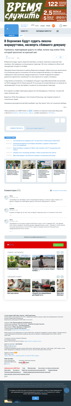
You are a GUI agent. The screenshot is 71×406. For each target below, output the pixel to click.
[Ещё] (58, 31)
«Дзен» (6, 355)
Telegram (15, 113)
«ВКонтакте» (23, 113)
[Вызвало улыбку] (14, 120)
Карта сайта (7, 370)
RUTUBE (32, 355)
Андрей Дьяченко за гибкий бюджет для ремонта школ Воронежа (59, 172)
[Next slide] (66, 171)
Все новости (16, 370)
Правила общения (52, 370)
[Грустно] (31, 120)
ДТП (21, 35)
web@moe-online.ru (16, 329)
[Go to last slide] (4, 171)
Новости (24, 31)
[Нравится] (8, 120)
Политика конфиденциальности (12, 372)
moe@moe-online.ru (25, 329)
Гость (11, 196)
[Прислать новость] (53, 25)
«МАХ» (30, 111)
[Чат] (66, 390)
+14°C (37, 26)
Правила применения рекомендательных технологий (36, 372)
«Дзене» (31, 113)
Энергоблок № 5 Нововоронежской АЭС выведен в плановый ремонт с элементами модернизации (44, 174)
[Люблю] (19, 120)
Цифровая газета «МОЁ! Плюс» (12, 368)
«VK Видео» (51, 113)
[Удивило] (25, 120)
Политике (43, 392)
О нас (23, 368)
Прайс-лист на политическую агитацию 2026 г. (34, 370)
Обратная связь (32, 368)
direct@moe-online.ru (12, 345)
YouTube (27, 355)
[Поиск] (64, 31)
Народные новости (43, 31)
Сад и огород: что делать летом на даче (48, 368)
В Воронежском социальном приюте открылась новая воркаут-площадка (13, 172)
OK (35, 398)
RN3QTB (12, 208)
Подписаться (58, 245)
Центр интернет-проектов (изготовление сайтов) (17, 374)
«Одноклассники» (20, 355)
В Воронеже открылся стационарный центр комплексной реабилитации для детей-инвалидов (28, 174)
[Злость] (36, 120)
